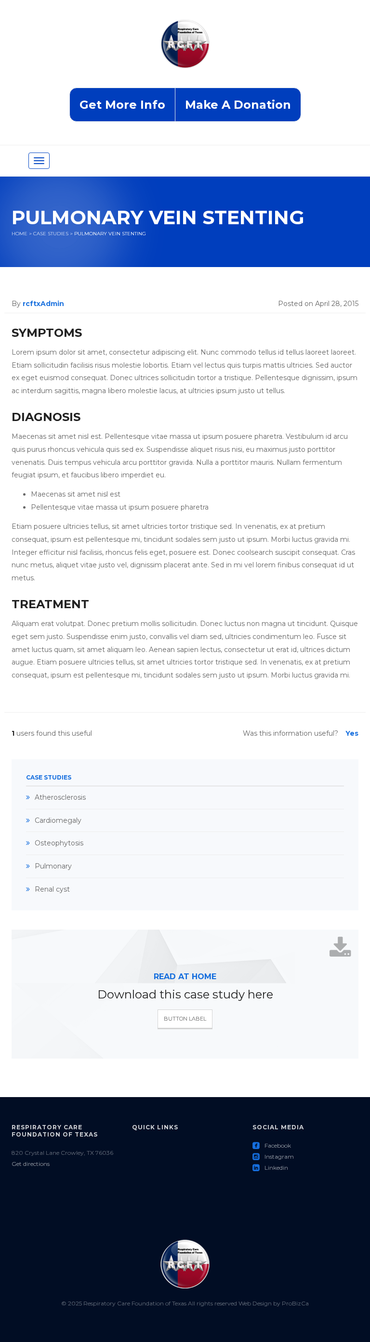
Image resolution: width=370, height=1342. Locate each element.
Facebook (271, 1145)
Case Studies (50, 233)
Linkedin (270, 1167)
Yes (351, 733)
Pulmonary (53, 866)
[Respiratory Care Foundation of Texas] (185, 53)
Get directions (31, 1163)
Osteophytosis (59, 843)
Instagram (273, 1156)
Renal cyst (52, 889)
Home (19, 233)
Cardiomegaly (58, 820)
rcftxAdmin (43, 303)
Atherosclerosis (60, 797)
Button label (185, 1018)
